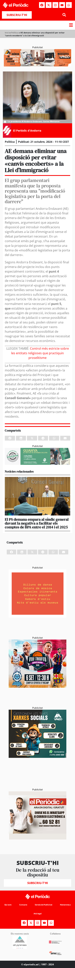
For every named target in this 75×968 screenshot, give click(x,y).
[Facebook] (42, 5)
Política (14, 32)
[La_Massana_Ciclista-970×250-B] (37, 464)
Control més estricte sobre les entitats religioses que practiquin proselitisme (40, 353)
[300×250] (37, 616)
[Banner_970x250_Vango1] (37, 65)
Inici (7, 32)
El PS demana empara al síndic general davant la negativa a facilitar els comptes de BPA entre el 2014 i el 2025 (37, 523)
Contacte (23, 904)
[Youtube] (62, 5)
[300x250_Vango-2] (37, 757)
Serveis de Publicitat (43, 904)
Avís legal (38, 913)
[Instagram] (55, 5)
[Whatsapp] (69, 5)
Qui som (8, 904)
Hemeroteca (65, 904)
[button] (64, 15)
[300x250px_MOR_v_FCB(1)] (37, 686)
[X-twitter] (49, 5)
